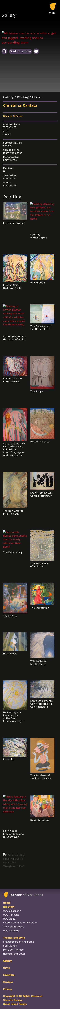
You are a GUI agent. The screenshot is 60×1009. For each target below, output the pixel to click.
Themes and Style (14, 937)
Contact (8, 981)
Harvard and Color (14, 953)
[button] (52, 10)
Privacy (7, 989)
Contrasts (9, 178)
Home (6, 902)
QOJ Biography (12, 910)
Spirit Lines (10, 159)
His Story (8, 906)
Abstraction (10, 185)
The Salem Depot (13, 926)
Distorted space (12, 152)
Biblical (7, 145)
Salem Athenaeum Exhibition (20, 922)
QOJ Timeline (11, 914)
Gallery (8, 97)
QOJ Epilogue (11, 930)
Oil (4, 171)
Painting (23, 97)
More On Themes (13, 949)
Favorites (8, 974)
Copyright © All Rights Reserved (22, 996)
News (6, 967)
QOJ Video (9, 918)
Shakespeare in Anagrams (18, 941)
